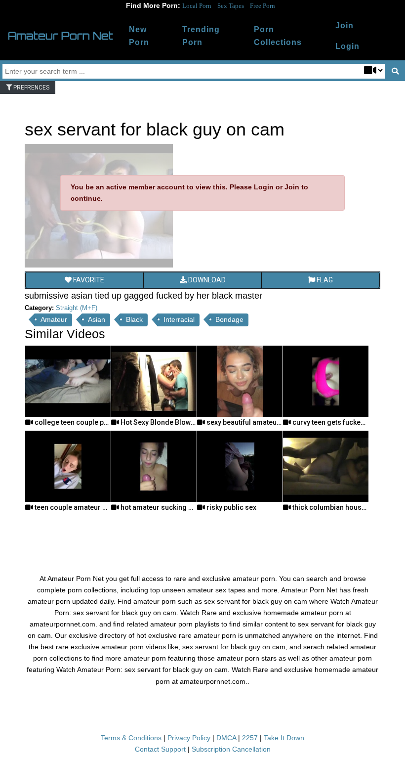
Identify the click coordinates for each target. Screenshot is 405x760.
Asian (96, 319)
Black (134, 319)
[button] (347, 46)
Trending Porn (201, 35)
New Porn (139, 35)
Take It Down (284, 738)
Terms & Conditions (131, 738)
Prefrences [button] (30, 87)
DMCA (226, 738)
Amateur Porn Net (60, 35)
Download (206, 280)
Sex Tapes (230, 5)
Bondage (229, 319)
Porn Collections (278, 35)
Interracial (179, 319)
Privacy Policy (188, 738)
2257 (250, 738)
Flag (324, 280)
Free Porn (262, 5)
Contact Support (160, 749)
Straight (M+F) (76, 308)
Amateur (53, 319)
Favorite (88, 280)
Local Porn (196, 5)
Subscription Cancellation (231, 749)
